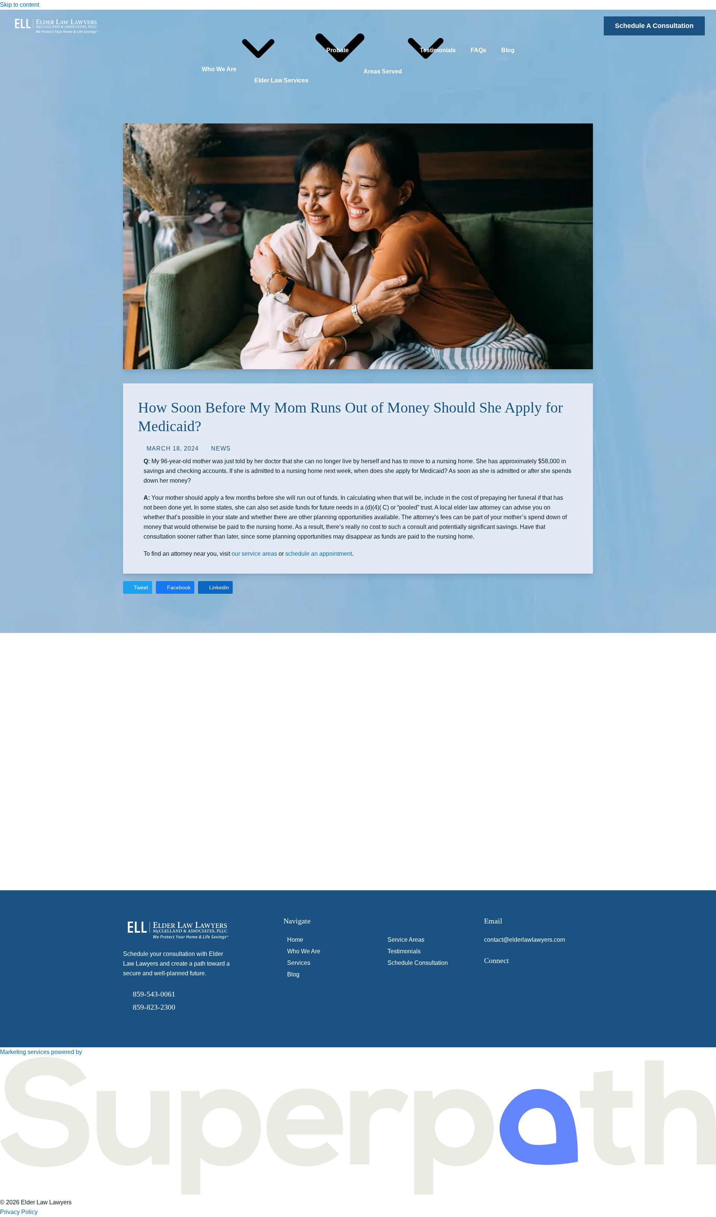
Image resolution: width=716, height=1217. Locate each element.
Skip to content (19, 4)
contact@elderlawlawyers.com (524, 940)
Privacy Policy (19, 1212)
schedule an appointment (318, 554)
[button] (137, 587)
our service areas (254, 554)
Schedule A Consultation (654, 25)
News (221, 448)
